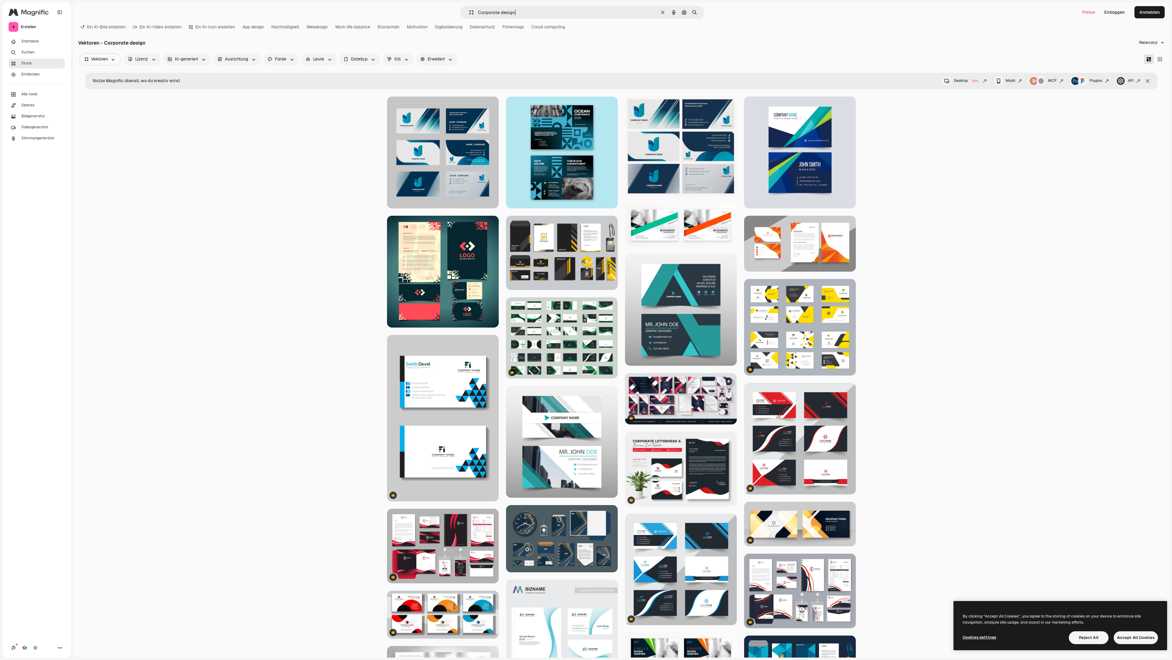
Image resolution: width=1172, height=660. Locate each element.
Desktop (966, 80)
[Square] (1160, 59)
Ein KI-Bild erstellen (106, 27)
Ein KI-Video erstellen (160, 27)
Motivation (417, 27)
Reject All (1088, 637)
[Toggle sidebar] (60, 12)
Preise (1088, 12)
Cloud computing (548, 27)
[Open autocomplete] (469, 12)
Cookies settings (979, 637)
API (1131, 80)
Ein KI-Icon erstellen (215, 27)
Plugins (1096, 80)
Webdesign (317, 27)
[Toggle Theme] (35, 648)
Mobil (1010, 80)
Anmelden (1149, 12)
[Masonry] (1149, 59)
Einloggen (1114, 12)
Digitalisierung (448, 27)
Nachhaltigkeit (285, 27)
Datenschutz (482, 27)
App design (253, 27)
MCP (1052, 80)
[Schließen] (1147, 81)
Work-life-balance (352, 27)
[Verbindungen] (13, 648)
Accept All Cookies (1136, 637)
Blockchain (389, 27)
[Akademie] (24, 648)
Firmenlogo (513, 27)
